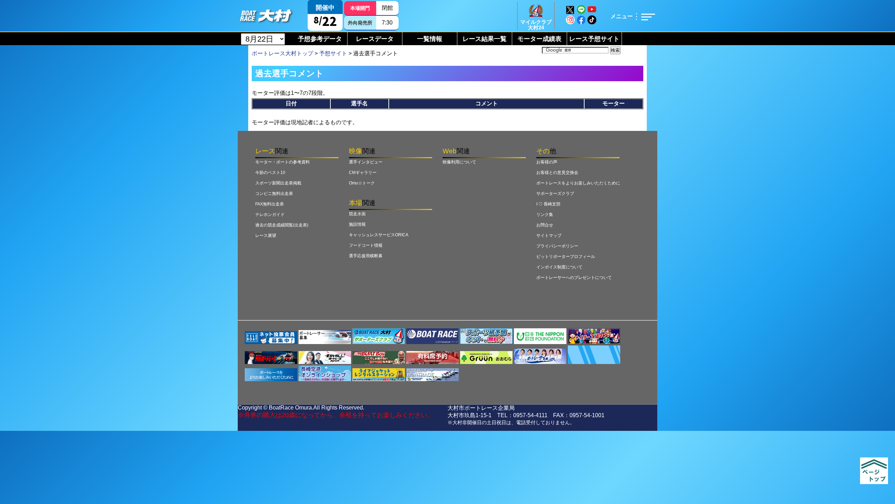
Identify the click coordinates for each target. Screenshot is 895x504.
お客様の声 (546, 162)
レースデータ (375, 38)
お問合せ (544, 225)
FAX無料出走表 (269, 204)
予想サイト (333, 53)
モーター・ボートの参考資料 (282, 162)
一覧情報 (429, 38)
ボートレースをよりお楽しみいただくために (578, 183)
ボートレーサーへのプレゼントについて (574, 277)
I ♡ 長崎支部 (548, 204)
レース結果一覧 (485, 38)
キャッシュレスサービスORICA (378, 234)
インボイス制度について (559, 267)
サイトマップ (548, 235)
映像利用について (459, 162)
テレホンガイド (270, 214)
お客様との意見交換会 (557, 172)
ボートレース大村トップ (282, 53)
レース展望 (265, 235)
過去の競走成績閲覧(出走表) (281, 225)
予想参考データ (320, 38)
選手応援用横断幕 (365, 255)
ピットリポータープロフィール (565, 256)
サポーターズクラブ (555, 193)
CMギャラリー (363, 172)
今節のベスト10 (270, 172)
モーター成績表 (539, 38)
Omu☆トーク (362, 183)
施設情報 (357, 224)
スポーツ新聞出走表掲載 (278, 183)
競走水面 (357, 213)
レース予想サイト (594, 38)
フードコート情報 (365, 245)
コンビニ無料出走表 (274, 193)
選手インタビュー (365, 162)
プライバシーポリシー (557, 246)
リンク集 (544, 214)
